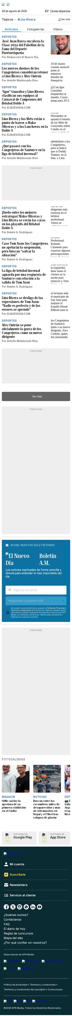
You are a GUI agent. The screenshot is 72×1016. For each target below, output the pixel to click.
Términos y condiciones (43, 984)
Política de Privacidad (56, 608)
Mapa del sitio (13, 938)
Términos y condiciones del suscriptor (24, 989)
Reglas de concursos (18, 933)
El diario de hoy (14, 929)
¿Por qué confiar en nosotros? (25, 942)
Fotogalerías (13, 759)
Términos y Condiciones (21, 610)
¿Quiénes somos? (16, 915)
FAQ (7, 924)
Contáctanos (12, 919)
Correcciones (55, 989)
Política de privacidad (15, 984)
